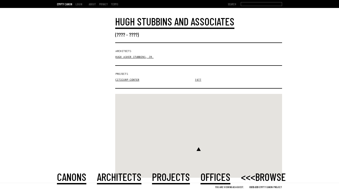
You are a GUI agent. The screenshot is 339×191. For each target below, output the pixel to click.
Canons (71, 176)
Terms (114, 4)
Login (78, 4)
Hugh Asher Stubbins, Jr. (134, 56)
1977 (198, 79)
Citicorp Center (127, 79)
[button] (199, 149)
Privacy (103, 4)
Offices (215, 176)
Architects (119, 176)
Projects (171, 176)
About (92, 4)
